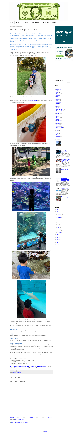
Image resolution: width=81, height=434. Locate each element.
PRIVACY (53, 22)
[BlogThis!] (16, 371)
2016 (58, 237)
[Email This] (14, 371)
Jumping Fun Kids (33, 100)
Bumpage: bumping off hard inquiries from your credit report (65, 160)
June (59, 225)
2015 (58, 239)
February (59, 230)
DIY (57, 107)
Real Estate (58, 120)
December (60, 214)
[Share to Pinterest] (19, 371)
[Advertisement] (31, 413)
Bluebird (57, 96)
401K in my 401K (64, 188)
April (59, 227)
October (59, 217)
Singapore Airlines (59, 127)
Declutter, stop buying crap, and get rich (65, 197)
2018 (58, 234)
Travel (57, 133)
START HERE (25, 22)
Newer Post (12, 417)
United (57, 134)
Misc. (57, 114)
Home (31, 417)
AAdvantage (58, 89)
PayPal (57, 116)
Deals (57, 106)
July (58, 224)
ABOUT (17, 22)
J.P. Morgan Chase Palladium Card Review (65, 169)
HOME (11, 22)
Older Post (50, 417)
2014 (58, 240)
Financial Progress (59, 109)
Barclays (58, 95)
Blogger (45, 431)
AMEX (57, 92)
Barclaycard (58, 93)
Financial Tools (59, 110)
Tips (57, 131)
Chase (57, 99)
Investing (58, 113)
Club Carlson (58, 102)
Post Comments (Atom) (19, 419)
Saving (57, 124)
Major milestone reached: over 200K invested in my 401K (65, 179)
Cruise (57, 104)
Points (57, 119)
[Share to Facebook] (18, 371)
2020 (58, 211)
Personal (14, 372)
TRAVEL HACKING (35, 22)
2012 (58, 244)
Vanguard (58, 136)
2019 (58, 212)
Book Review (58, 97)
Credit (57, 103)
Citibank (57, 100)
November (60, 215)
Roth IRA (58, 123)
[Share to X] (17, 371)
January (59, 232)
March (59, 229)
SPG (57, 130)
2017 (58, 236)
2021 (58, 209)
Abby (57, 90)
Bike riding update (64, 141)
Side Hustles (19, 372)
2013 (58, 242)
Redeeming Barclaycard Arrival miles (64, 151)
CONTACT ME (45, 22)
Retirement (58, 121)
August (59, 222)
